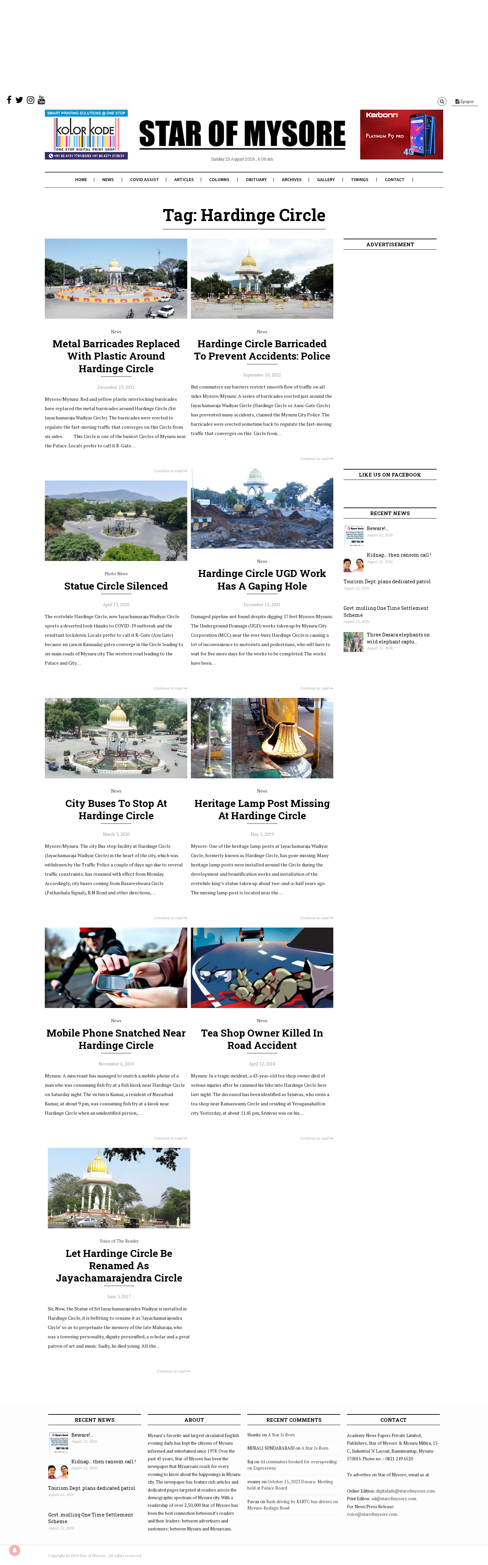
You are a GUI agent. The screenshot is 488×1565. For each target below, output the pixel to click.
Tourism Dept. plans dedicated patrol (387, 581)
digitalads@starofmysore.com (405, 1491)
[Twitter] (19, 101)
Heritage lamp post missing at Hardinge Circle (262, 809)
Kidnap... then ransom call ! (399, 555)
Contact (395, 179)
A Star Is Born (281, 1435)
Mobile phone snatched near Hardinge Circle (116, 1039)
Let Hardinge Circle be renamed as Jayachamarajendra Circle (119, 1265)
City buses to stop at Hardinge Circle (116, 809)
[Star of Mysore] (227, 143)
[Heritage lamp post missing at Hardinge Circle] (262, 777)
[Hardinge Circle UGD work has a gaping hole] (262, 547)
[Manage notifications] (14, 1550)
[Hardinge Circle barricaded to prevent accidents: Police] (262, 317)
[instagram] (30, 101)
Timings (359, 179)
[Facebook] (9, 101)
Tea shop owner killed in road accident (262, 1039)
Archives (292, 179)
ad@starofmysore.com (393, 1499)
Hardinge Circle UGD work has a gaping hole (262, 579)
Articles (184, 179)
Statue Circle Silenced (116, 585)
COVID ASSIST (144, 179)
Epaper (466, 101)
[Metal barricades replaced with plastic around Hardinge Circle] (116, 317)
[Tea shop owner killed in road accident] (262, 1006)
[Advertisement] (199, 46)
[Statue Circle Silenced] (116, 559)
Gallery (326, 179)
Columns (219, 179)
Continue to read (168, 470)
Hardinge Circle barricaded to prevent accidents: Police (262, 349)
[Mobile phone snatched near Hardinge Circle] (116, 1006)
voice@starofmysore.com (372, 1514)
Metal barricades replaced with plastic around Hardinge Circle (116, 356)
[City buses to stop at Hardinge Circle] (116, 777)
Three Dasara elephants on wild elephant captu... (398, 638)
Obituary (256, 179)
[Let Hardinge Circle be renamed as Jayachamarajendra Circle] (119, 1227)
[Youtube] (41, 101)
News (108, 179)
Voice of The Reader (119, 1241)
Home (81, 179)
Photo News (116, 574)
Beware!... (377, 528)
